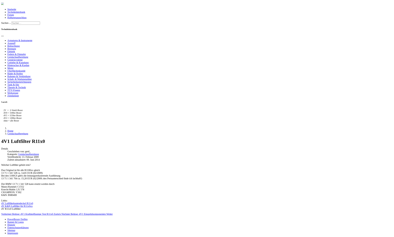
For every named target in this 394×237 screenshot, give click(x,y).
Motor (10, 68)
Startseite (11, 9)
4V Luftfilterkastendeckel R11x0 (17, 203)
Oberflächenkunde (16, 71)
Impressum (12, 233)
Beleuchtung (13, 46)
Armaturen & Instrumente (19, 40)
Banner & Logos (15, 222)
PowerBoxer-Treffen (17, 219)
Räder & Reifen (15, 73)
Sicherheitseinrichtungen (19, 82)
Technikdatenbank (16, 12)
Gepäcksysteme (15, 59)
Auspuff (11, 43)
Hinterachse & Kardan (18, 65)
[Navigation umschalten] (2, 36)
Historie (11, 224)
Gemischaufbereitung (17, 57)
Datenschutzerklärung (18, 227)
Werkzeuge (12, 93)
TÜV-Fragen (13, 90)
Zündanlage (13, 95)
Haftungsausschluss (16, 17)
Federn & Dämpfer (16, 54)
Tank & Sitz (13, 84)
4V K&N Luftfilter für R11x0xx (17, 206)
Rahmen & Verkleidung (18, 76)
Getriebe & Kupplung (18, 62)
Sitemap (11, 230)
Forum (10, 15)
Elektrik (11, 51)
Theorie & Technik (16, 87)
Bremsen (11, 48)
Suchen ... (6, 23)
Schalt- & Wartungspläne (19, 79)
